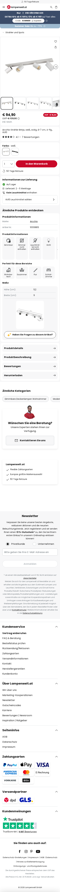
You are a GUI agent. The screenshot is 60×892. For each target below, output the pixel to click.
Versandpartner (14, 792)
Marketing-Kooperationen (17, 695)
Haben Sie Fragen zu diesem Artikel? (32, 334)
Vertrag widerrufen (14, 633)
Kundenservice (13, 627)
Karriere (7, 710)
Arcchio (34, 221)
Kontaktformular (19, 610)
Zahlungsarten (10, 653)
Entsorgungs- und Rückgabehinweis (30, 866)
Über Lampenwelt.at (17, 683)
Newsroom (26, 715)
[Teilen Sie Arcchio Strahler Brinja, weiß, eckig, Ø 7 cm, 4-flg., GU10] (55, 47)
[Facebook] (21, 851)
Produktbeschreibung (17, 357)
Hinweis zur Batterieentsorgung (30, 861)
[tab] (30, 650)
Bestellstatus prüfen (13, 643)
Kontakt (7, 663)
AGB (4, 736)
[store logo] (18, 7)
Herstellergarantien (13, 668)
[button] (7, 103)
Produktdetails (13, 348)
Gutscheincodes (11, 705)
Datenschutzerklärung (32, 613)
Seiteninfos (10, 730)
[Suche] (51, 7)
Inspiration (8, 720)
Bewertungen (12, 366)
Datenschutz (9, 742)
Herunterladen (13, 375)
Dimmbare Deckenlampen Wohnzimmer (25, 398)
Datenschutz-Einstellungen (15, 857)
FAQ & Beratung (11, 638)
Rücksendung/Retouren (15, 648)
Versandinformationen (15, 658)
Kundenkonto (10, 673)
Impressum (8, 747)
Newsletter (8, 700)
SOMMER (28, 20)
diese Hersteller (29, 578)
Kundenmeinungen (16, 811)
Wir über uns (9, 690)
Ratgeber (21, 720)
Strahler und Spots (15, 32)
